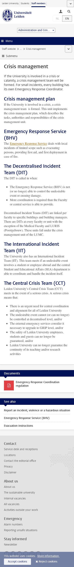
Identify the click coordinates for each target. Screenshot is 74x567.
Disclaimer (10, 472)
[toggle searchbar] (69, 11)
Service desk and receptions (21, 449)
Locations (10, 455)
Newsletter (10, 545)
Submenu (12, 56)
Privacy (8, 466)
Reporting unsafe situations (20, 530)
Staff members (38, 3)
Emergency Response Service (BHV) (27, 418)
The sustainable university (19, 492)
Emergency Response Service (28, 143)
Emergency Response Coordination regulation (37, 384)
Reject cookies (48, 561)
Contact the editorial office (20, 461)
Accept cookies (17, 561)
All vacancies (11, 504)
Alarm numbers (13, 524)
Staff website (9, 48)
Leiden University (10, 3)
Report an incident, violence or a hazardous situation (37, 410)
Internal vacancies (15, 498)
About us (9, 487)
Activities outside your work (21, 510)
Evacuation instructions (18, 426)
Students (25, 3)
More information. (48, 556)
